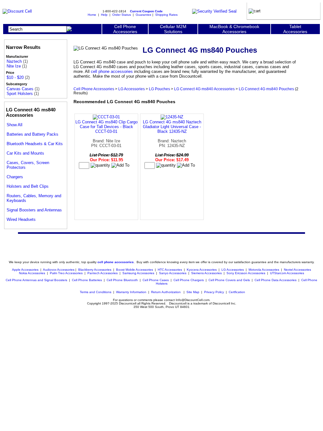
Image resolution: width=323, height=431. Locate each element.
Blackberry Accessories (94, 269)
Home (92, 14)
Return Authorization (166, 292)
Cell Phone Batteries (87, 280)
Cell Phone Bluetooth (122, 280)
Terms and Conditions (95, 292)
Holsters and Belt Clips (28, 186)
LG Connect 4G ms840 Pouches (266, 89)
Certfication (237, 292)
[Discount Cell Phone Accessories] (17, 11)
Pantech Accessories (102, 273)
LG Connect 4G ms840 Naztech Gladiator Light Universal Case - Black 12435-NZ (172, 127)
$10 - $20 (15, 77)
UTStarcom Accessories (287, 273)
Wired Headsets (21, 219)
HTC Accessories (170, 269)
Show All (14, 124)
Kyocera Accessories (202, 269)
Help (104, 14)
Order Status (121, 14)
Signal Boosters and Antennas (34, 210)
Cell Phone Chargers (188, 280)
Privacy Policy (214, 292)
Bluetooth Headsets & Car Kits (35, 143)
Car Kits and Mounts (25, 153)
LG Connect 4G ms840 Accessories (204, 89)
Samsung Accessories (138, 273)
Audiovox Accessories (58, 269)
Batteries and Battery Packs (32, 134)
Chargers (15, 176)
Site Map (192, 292)
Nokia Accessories (32, 273)
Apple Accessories (25, 269)
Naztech (14, 61)
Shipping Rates (166, 14)
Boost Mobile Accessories (134, 269)
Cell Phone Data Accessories (276, 280)
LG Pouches (159, 89)
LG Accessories (131, 89)
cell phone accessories (112, 71)
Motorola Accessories (264, 269)
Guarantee (143, 14)
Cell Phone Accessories (93, 89)
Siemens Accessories (206, 273)
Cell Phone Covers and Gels (229, 280)
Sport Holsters (20, 93)
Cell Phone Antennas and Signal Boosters (36, 280)
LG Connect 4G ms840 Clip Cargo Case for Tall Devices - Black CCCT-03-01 (106, 127)
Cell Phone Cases (156, 280)
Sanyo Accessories (172, 273)
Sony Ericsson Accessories (245, 273)
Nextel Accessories (297, 269)
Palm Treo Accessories (66, 273)
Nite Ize (14, 66)
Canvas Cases (20, 88)
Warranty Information (131, 292)
